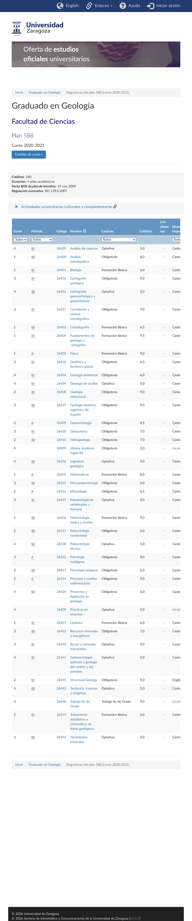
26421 (61, 483)
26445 (61, 680)
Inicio (19, 92)
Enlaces (101, 6)
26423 (61, 631)
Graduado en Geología (45, 92)
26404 (61, 335)
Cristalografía (79, 327)
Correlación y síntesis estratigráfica (79, 314)
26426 (61, 592)
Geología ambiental (84, 375)
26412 (61, 531)
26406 (61, 517)
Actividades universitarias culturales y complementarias (66, 207)
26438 (61, 544)
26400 (61, 257)
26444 (61, 737)
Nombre (76, 231)
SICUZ (134, 918)
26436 (61, 461)
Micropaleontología (84, 483)
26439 (61, 609)
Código (61, 231)
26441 (61, 657)
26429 (61, 248)
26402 (61, 327)
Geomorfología (81, 423)
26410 (61, 440)
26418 (61, 362)
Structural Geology (83, 680)
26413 (61, 570)
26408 (61, 392)
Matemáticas (79, 474)
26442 (61, 688)
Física (74, 353)
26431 (61, 291)
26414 (61, 578)
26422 (61, 557)
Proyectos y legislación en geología (79, 596)
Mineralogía (78, 491)
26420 (61, 431)
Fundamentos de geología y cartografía (82, 340)
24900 (61, 448)
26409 (61, 423)
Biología (75, 270)
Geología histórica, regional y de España (83, 410)
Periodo (37, 231)
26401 (61, 270)
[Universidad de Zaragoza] (37, 29)
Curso (18, 231)
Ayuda (133, 6)
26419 (61, 405)
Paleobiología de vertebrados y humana (81, 504)
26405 (61, 474)
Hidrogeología (80, 440)
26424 (61, 375)
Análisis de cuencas (84, 248)
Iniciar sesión (167, 6)
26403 (61, 353)
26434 (61, 383)
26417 (61, 309)
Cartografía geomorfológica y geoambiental (82, 296)
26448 (61, 701)
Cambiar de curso (28, 154)
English (71, 6)
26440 (61, 644)
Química (76, 623)
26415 (61, 714)
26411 (61, 491)
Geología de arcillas (84, 383)
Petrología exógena (83, 570)
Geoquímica (78, 431)
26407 (61, 623)
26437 (61, 500)
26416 (61, 278)
